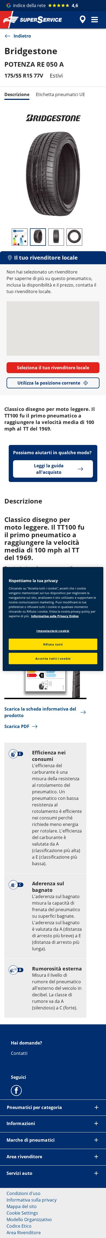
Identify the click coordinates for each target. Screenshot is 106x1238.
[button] (94, 19)
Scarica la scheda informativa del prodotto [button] (40, 712)
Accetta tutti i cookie (53, 658)
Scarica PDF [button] (16, 726)
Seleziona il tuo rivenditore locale (53, 368)
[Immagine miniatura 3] (56, 237)
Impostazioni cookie (53, 630)
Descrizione (16, 94)
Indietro (22, 36)
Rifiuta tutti (53, 644)
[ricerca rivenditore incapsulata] (83, 19)
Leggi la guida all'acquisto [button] (49, 469)
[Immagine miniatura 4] (74, 237)
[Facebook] (16, 1090)
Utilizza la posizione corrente (48, 383)
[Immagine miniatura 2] (38, 237)
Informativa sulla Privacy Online (55, 616)
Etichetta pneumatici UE (60, 94)
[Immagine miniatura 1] (20, 237)
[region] (53, 619)
